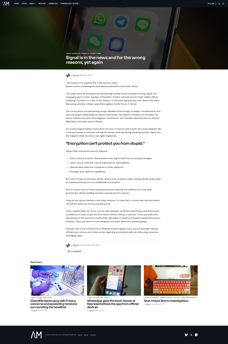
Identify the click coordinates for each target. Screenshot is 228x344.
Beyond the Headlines (74, 53)
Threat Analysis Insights (189, 297)
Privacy (49, 297)
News (99, 53)
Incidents (93, 53)
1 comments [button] (76, 251)
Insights (177, 297)
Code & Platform (36, 297)
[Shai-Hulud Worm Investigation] (171, 280)
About (86, 335)
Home (80, 335)
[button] (219, 3)
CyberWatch (85, 53)
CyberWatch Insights (166, 297)
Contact (93, 335)
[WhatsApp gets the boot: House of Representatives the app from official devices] (114, 280)
